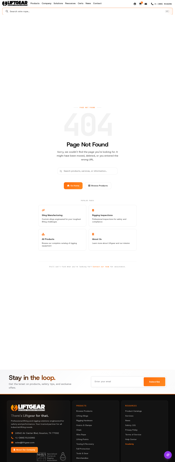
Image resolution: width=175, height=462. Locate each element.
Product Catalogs (133, 411)
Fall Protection (83, 449)
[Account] (134, 4)
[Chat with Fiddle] (168, 455)
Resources (70, 3)
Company (46, 3)
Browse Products (99, 185)
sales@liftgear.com (24, 442)
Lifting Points (82, 439)
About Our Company (25, 449)
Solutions (58, 3)
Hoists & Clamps (84, 425)
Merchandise (82, 458)
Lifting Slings (82, 416)
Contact (97, 3)
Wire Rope (81, 434)
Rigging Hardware (84, 420)
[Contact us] (145, 4)
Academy (129, 444)
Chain (78, 430)
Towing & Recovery (85, 444)
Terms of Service (133, 434)
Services (129, 416)
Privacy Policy (131, 430)
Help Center (131, 439)
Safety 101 (130, 425)
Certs (80, 3)
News (88, 3)
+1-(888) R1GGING (25, 437)
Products (35, 3)
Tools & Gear (82, 453)
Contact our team (101, 267)
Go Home (74, 185)
